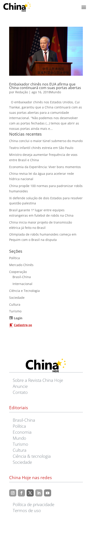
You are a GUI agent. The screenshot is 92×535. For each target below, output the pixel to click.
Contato (20, 392)
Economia (22, 432)
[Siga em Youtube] (47, 492)
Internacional (22, 284)
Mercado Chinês (21, 265)
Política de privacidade (33, 504)
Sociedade (17, 297)
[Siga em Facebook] (21, 492)
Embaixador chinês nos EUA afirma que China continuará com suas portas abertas (45, 86)
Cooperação (18, 272)
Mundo (55, 92)
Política (14, 258)
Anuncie (20, 386)
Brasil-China (22, 277)
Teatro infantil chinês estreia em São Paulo (41, 148)
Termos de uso (27, 510)
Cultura (14, 304)
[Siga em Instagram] (12, 492)
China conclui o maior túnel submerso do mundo (46, 141)
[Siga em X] (30, 492)
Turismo (15, 311)
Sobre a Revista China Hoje (38, 380)
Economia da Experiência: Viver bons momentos (45, 167)
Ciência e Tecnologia (24, 291)
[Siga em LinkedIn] (38, 492)
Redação (21, 92)
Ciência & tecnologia (32, 456)
